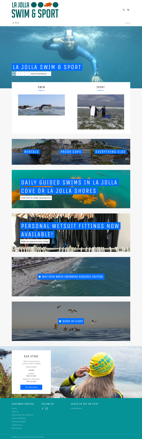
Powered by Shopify (38, 437)
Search (14, 408)
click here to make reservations (36, 198)
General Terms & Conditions (22, 415)
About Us (15, 412)
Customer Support (19, 422)
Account (127, 23)
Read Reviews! (76, 408)
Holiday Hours (17, 425)
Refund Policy (17, 428)
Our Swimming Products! (44, 73)
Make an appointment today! (35, 241)
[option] (71, 57)
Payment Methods (18, 418)
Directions (32, 387)
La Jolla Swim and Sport (24, 437)
